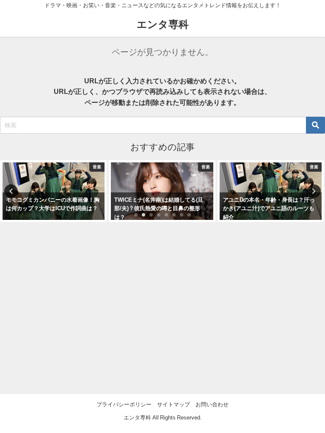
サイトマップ (173, 404)
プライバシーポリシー (123, 404)
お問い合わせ (212, 404)
